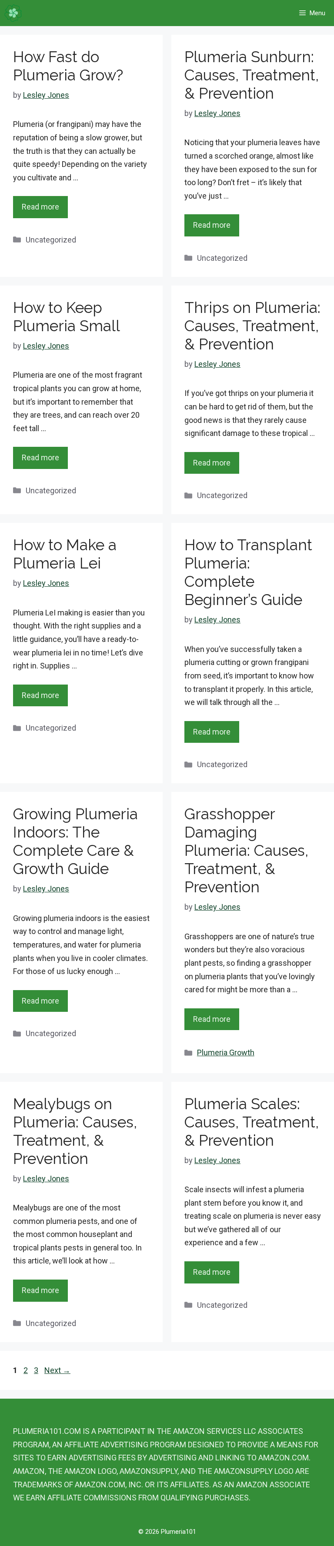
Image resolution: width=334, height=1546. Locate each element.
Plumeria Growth (225, 1052)
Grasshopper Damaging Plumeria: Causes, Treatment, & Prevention (246, 850)
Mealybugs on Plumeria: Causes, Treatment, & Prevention (75, 1131)
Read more (40, 206)
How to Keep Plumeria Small (66, 317)
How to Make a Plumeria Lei (65, 554)
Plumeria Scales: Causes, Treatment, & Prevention (251, 1122)
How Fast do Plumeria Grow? (68, 66)
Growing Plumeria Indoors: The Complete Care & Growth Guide (75, 841)
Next (57, 1370)
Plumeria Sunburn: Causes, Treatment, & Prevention (251, 75)
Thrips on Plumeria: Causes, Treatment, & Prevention (252, 326)
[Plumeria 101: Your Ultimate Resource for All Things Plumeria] (13, 13)
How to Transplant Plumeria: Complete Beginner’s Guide (248, 572)
